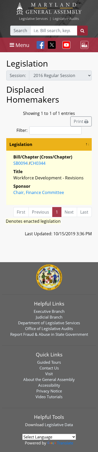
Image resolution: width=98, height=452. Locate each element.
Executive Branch (49, 311)
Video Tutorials (49, 396)
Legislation (20, 144)
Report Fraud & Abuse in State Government (49, 334)
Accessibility (49, 385)
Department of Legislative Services (49, 322)
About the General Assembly (49, 379)
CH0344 (37, 163)
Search (20, 30)
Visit (49, 373)
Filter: (21, 130)
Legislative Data (59, 424)
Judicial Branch (49, 317)
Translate (65, 442)
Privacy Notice (49, 391)
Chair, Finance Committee (38, 192)
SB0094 (20, 163)
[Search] (82, 31)
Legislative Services (33, 18)
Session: (18, 75)
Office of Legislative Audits (49, 328)
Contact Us (49, 368)
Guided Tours (49, 362)
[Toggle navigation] (65, 45)
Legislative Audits (66, 18)
